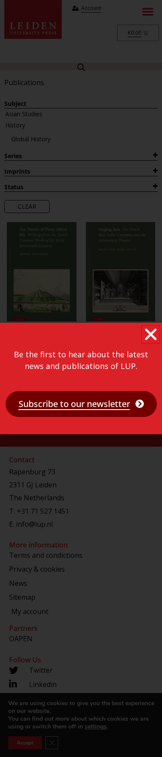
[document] (81, 378)
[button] (151, 334)
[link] (81, 404)
